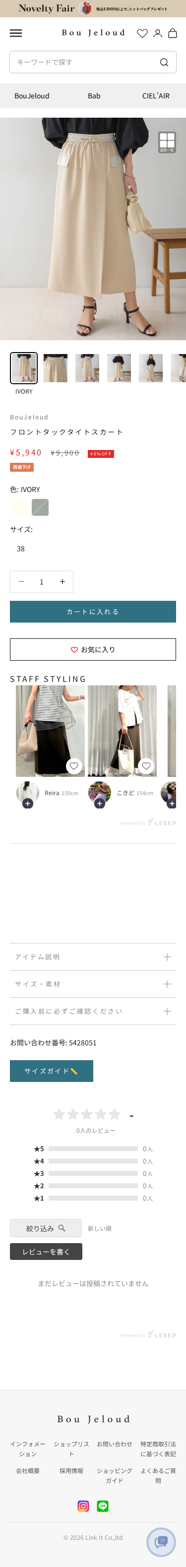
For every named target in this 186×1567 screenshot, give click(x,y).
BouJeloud (32, 95)
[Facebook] (103, 1506)
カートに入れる (93, 611)
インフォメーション (28, 1448)
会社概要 (28, 1470)
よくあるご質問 (158, 1475)
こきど (125, 793)
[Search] (164, 62)
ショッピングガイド (114, 1475)
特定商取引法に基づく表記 (158, 1448)
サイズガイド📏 (51, 1070)
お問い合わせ (114, 1443)
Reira (52, 793)
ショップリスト (71, 1448)
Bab (94, 95)
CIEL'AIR (156, 95)
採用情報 (71, 1470)
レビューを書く (46, 1251)
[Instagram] (83, 1506)
